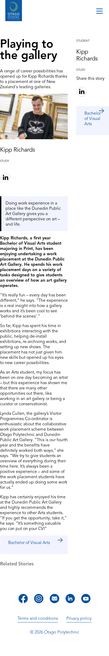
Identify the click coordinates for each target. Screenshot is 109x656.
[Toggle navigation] (99, 11)
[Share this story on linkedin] (5, 178)
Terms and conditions (37, 618)
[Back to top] (103, 648)
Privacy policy (79, 618)
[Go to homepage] (13, 11)
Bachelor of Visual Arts (29, 542)
